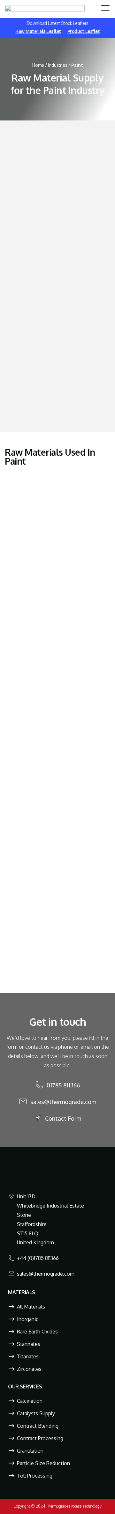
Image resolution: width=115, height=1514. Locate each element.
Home (38, 65)
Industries (57, 65)
